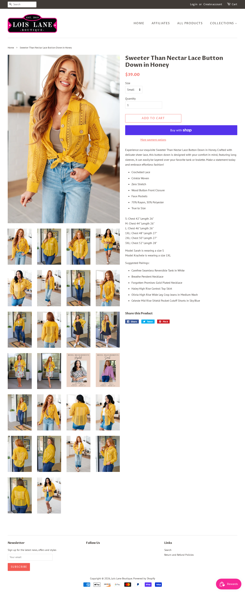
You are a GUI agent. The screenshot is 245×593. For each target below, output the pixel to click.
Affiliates (161, 23)
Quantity (130, 98)
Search (167, 550)
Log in (193, 4)
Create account (212, 4)
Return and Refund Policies (179, 554)
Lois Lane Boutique (121, 578)
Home (139, 23)
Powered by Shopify (144, 578)
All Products (190, 23)
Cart (234, 4)
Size (127, 83)
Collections (222, 23)
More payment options (153, 139)
